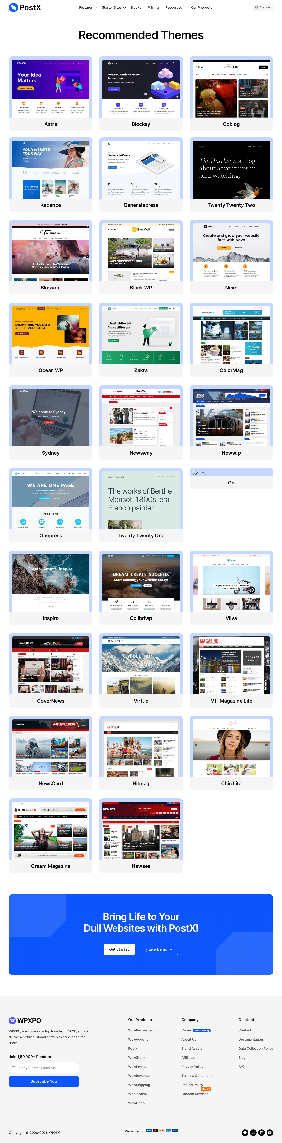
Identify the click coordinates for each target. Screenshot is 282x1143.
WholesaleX (137, 1094)
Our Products (201, 7)
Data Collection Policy (255, 1048)
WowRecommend (142, 1030)
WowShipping (139, 1085)
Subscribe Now (44, 1081)
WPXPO (54, 1133)
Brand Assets (192, 1048)
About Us (188, 1039)
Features (86, 7)
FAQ (241, 1067)
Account (265, 7)
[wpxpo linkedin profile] (261, 1132)
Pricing (153, 7)
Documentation (250, 1039)
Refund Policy (192, 1085)
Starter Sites (112, 7)
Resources (173, 7)
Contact (244, 1030)
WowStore (136, 1057)
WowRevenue (139, 1076)
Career (195, 1030)
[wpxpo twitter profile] (253, 1132)
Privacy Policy (192, 1067)
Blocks (136, 7)
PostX (133, 1048)
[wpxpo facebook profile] (245, 1132)
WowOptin (136, 1103)
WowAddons (138, 1039)
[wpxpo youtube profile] (270, 1132)
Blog (241, 1057)
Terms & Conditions (196, 1076)
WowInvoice (137, 1067)
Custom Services (194, 1094)
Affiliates (188, 1057)
